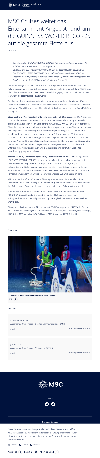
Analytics (25, 445)
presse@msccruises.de (79, 328)
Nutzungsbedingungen (50, 422)
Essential (14, 445)
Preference (36, 445)
